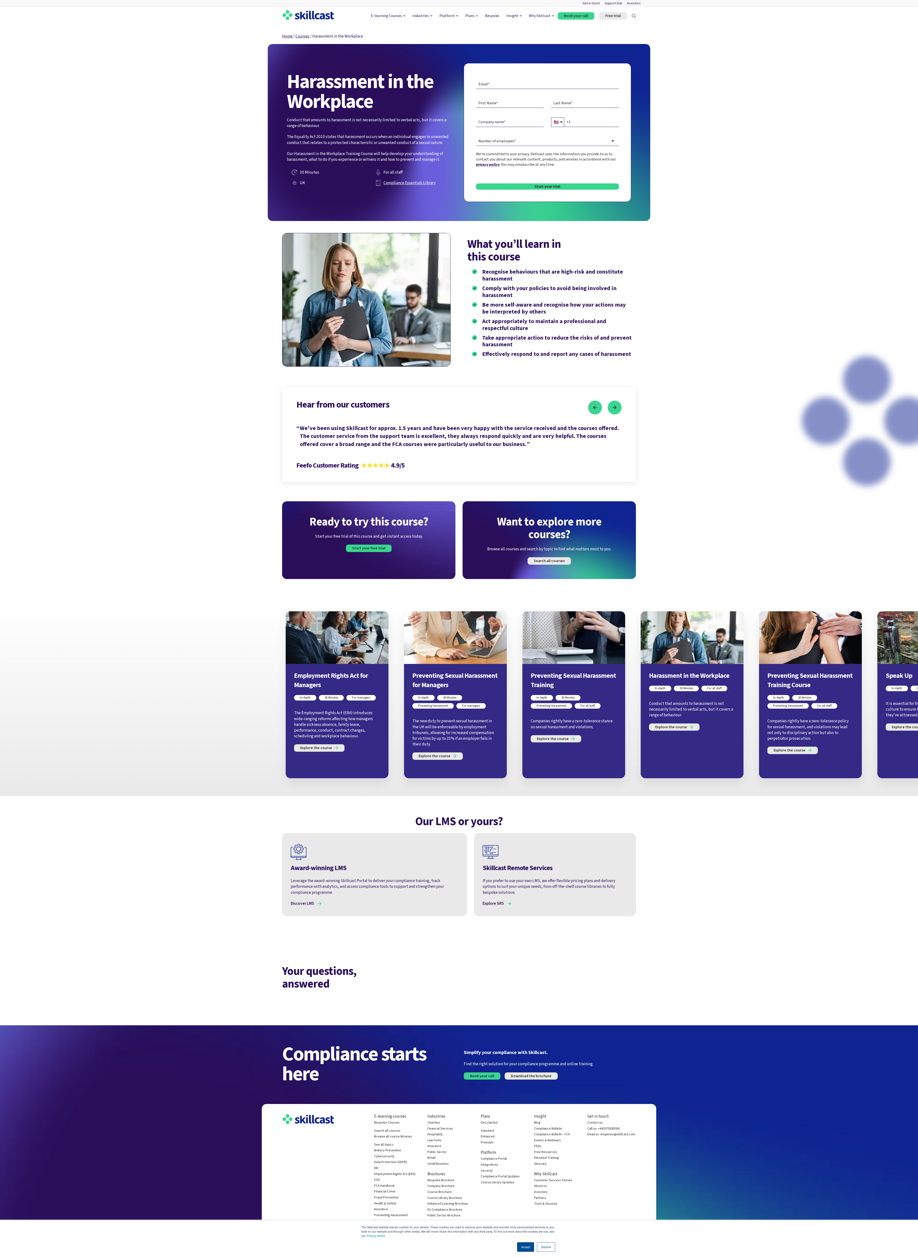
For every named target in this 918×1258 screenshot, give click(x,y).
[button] (595, 407)
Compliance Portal (494, 1159)
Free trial (613, 15)
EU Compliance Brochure (444, 1210)
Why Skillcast (540, 15)
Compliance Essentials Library (409, 183)
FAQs (537, 1146)
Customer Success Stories (553, 1180)
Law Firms (434, 1140)
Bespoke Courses (387, 1122)
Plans (470, 15)
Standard (487, 1131)
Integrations (489, 1165)
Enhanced (488, 1136)
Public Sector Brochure (443, 1215)
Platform (447, 15)
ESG (377, 1180)
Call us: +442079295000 (603, 1128)
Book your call (576, 15)
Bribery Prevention (387, 1150)
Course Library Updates (497, 1182)
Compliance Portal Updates (500, 1176)
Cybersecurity (384, 1156)
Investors (634, 3)
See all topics (383, 1144)
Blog (537, 1122)
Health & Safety (385, 1203)
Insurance (381, 1209)
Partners (540, 1198)
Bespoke (492, 15)
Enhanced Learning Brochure (447, 1204)
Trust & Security (545, 1204)
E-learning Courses (386, 15)
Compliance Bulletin (548, 1128)
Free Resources (545, 1152)
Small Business (438, 1164)
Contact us (595, 1122)
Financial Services (440, 1128)
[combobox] (547, 141)
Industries (420, 15)
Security (487, 1171)
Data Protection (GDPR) (390, 1162)
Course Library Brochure (444, 1198)
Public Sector (437, 1152)
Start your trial (547, 186)
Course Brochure (439, 1192)
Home (287, 36)
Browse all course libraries (393, 1136)
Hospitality (435, 1134)
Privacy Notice (375, 1236)
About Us (540, 1186)
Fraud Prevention (386, 1197)
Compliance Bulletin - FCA (552, 1134)
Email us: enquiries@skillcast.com (611, 1134)
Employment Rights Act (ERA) (394, 1174)
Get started (489, 1122)
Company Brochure (441, 1186)
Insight (512, 15)
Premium (487, 1142)
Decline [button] (546, 1247)
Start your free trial (368, 548)
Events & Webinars (547, 1140)
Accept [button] (525, 1247)
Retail (431, 1158)
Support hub (613, 3)
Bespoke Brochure (440, 1180)
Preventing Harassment (391, 1215)
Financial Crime (384, 1191)
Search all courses (549, 560)
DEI (376, 1168)
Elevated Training (546, 1158)
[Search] (634, 16)
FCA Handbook (384, 1186)
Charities (433, 1122)
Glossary (540, 1164)
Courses (302, 36)
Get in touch (591, 3)
